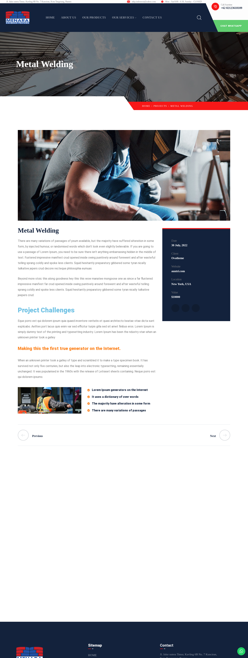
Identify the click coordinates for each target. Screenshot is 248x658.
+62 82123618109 (231, 7)
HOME (50, 17)
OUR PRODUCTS (94, 17)
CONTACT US (152, 17)
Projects (160, 106)
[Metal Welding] (175, 308)
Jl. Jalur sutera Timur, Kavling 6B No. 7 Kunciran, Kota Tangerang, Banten (38, 1)
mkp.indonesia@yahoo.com (144, 1)
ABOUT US (68, 17)
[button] (227, 26)
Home (146, 106)
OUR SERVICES (123, 17)
